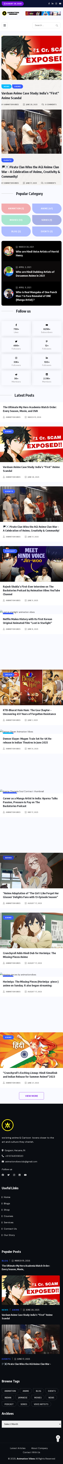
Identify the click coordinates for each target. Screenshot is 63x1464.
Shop (7, 1209)
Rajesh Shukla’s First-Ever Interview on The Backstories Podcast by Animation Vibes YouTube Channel (31, 590)
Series (46, 220)
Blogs (7, 1203)
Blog (16, 231)
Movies (16, 220)
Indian (8, 1397)
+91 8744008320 (14, 1156)
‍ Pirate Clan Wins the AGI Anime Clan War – (29, 1364)
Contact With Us (31, 1452)
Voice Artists (41, 1404)
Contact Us (10, 1228)
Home (7, 1197)
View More (31, 1096)
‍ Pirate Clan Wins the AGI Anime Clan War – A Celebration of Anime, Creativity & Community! (30, 171)
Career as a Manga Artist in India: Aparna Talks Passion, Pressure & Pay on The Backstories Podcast (30, 802)
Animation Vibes (11, 104)
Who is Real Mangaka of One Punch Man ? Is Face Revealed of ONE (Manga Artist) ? (36, 295)
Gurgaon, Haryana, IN (14, 1150)
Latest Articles (17, 1448)
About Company (39, 1448)
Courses (8, 1216)
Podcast (9, 1404)
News (51, 1397)
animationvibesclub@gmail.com (21, 1161)
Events (47, 231)
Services (8, 1222)
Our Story (9, 1235)
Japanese (22, 1397)
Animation (16, 208)
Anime (47, 208)
